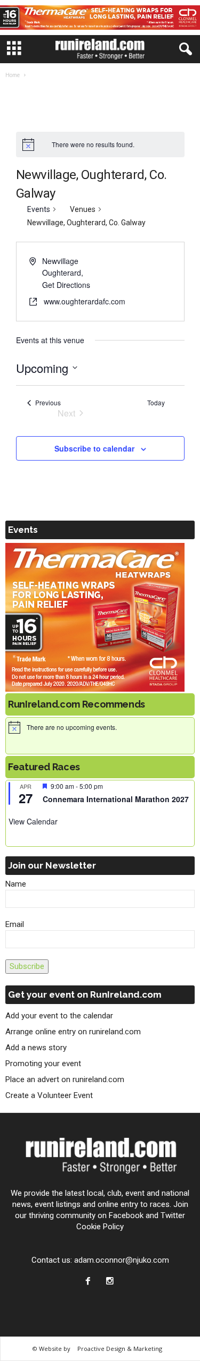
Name (15, 884)
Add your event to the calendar (59, 1015)
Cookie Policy (100, 1226)
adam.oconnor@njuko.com (121, 1260)
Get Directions (66, 284)
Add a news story (36, 1047)
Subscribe (27, 966)
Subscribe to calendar (94, 448)
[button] (183, 49)
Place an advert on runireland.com (64, 1079)
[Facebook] (90, 1282)
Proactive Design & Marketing (119, 1349)
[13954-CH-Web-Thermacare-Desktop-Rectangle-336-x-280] (100, 617)
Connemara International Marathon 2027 (116, 799)
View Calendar (33, 821)
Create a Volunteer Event (49, 1095)
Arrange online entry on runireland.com (73, 1031)
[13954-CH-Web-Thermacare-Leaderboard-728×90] (100, 17)
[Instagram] (111, 1282)
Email (14, 924)
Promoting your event (43, 1063)
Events (38, 209)
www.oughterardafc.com (84, 301)
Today (156, 402)
